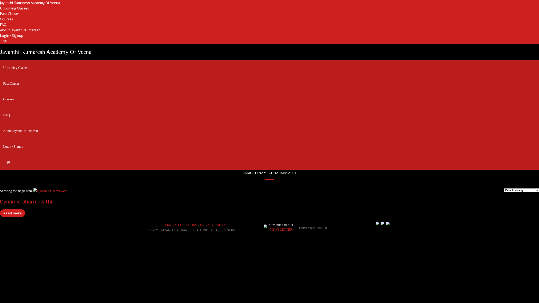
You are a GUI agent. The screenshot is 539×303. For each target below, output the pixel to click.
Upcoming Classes (14, 8)
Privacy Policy (213, 225)
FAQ (3, 24)
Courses (6, 19)
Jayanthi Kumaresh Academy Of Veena (30, 2)
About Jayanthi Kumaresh (20, 30)
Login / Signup (11, 35)
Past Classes (10, 13)
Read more (12, 213)
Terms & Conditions (180, 225)
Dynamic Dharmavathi (26, 201)
